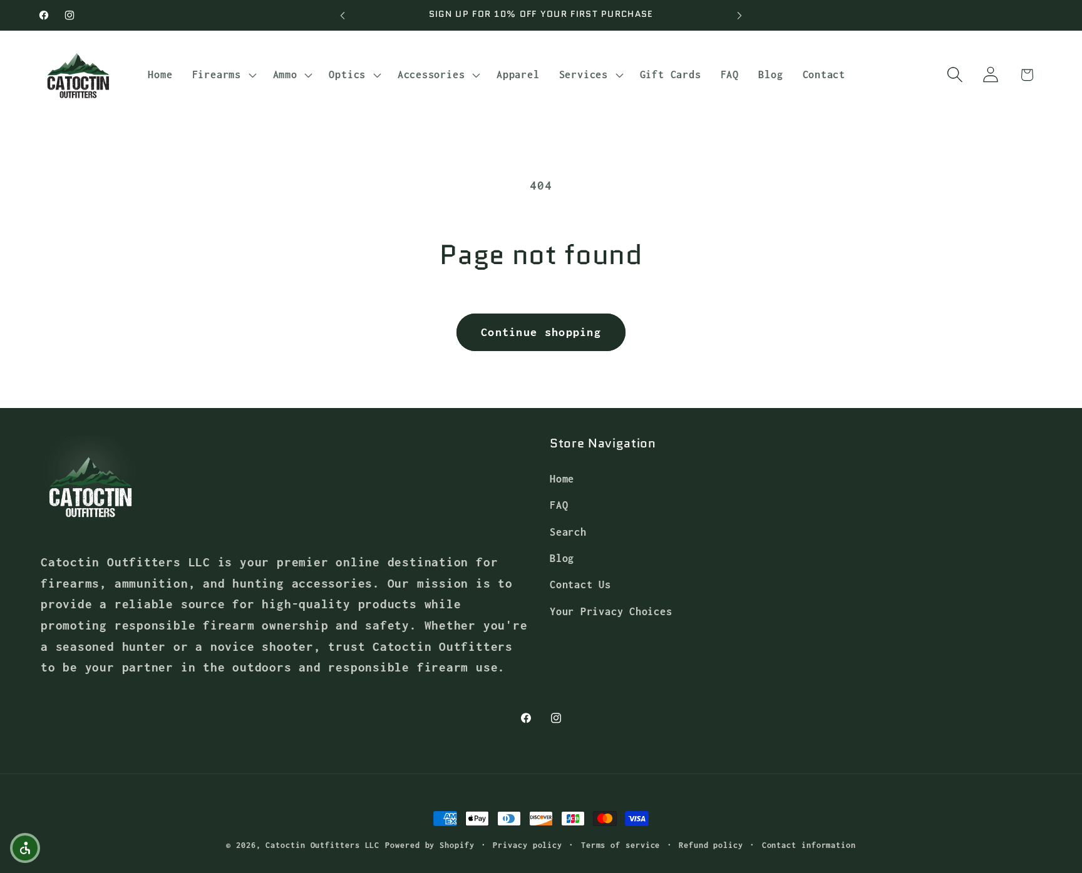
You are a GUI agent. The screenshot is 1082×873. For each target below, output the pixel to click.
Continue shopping (541, 332)
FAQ (559, 505)
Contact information (809, 845)
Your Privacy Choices (611, 611)
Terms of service (621, 845)
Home (562, 478)
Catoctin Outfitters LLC (322, 845)
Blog (562, 558)
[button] (222, 74)
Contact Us (580, 584)
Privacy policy (527, 845)
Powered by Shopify (429, 845)
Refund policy (711, 845)
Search (568, 532)
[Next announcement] (739, 15)
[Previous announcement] (342, 15)
